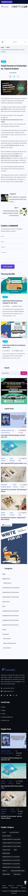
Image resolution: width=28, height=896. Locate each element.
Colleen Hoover (7, 583)
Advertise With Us (7, 717)
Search (24, 373)
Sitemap (23, 887)
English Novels (6, 578)
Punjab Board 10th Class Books (10, 611)
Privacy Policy (14, 887)
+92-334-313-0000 (8, 688)
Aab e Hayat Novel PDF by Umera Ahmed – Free (14, 463)
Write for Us (5, 720)
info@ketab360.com (8, 691)
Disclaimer (5, 887)
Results (4, 629)
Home (2, 47)
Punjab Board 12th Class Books (10, 620)
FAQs (3, 714)
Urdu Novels (5, 634)
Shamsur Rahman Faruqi (9, 643)
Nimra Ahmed (6, 638)
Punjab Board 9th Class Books (10, 625)
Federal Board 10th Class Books (10, 587)
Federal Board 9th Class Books (10, 597)
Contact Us (20, 885)
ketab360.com (16, 891)
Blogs (3, 574)
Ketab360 (7, 306)
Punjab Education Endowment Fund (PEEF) (12, 121)
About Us (11, 885)
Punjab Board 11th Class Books (10, 615)
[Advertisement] (14, 22)
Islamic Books (6, 601)
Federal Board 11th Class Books (10, 592)
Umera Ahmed (7, 648)
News (8, 47)
